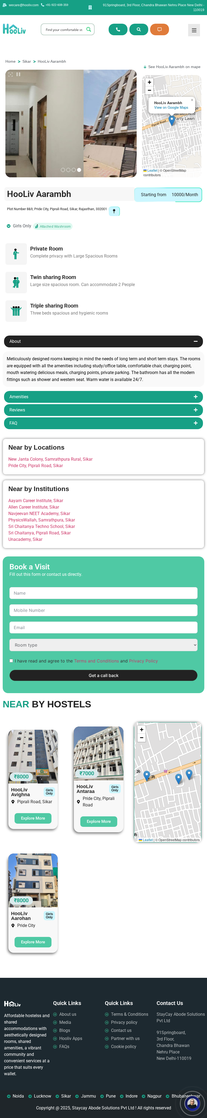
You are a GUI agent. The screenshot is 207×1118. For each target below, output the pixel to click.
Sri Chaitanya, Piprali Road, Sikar (39, 532)
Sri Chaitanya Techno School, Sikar (41, 526)
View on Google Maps (171, 107)
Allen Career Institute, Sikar (33, 507)
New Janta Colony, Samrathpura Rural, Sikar (50, 459)
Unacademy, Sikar (25, 539)
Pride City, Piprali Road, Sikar (35, 465)
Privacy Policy (143, 661)
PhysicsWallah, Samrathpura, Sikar (41, 520)
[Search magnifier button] (88, 29)
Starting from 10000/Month (169, 194)
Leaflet (152, 170)
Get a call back (104, 675)
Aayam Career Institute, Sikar (35, 500)
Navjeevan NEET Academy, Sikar (39, 513)
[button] (171, 120)
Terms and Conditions (96, 661)
